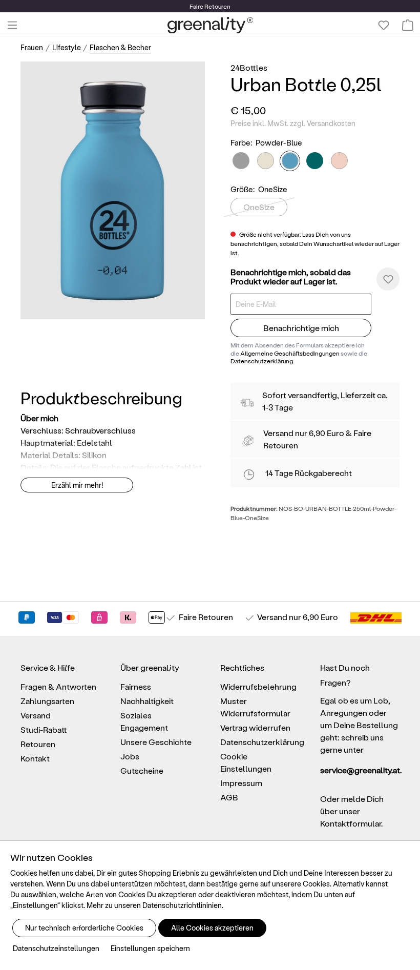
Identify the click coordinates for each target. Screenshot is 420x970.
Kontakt (35, 758)
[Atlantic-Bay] (315, 161)
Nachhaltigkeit (147, 701)
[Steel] (241, 161)
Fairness (135, 686)
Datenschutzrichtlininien (182, 905)
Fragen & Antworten (58, 686)
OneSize (259, 207)
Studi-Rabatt (43, 729)
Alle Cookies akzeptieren (212, 927)
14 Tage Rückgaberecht (308, 473)
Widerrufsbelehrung (258, 686)
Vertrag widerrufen (255, 727)
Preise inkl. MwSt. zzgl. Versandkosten (292, 123)
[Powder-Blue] (290, 161)
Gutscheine (141, 770)
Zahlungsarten (47, 701)
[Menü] (12, 25)
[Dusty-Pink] (339, 161)
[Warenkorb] (407, 25)
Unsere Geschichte (156, 742)
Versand (278, 433)
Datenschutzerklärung (261, 360)
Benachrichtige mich (301, 328)
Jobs (129, 756)
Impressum (241, 783)
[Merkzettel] (383, 25)
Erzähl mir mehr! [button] (77, 485)
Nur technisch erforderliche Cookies (84, 927)
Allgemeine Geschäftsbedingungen (290, 353)
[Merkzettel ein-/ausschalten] (388, 279)
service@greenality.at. (360, 770)
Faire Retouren (206, 617)
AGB (229, 797)
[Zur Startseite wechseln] (210, 25)
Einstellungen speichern (150, 948)
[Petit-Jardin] (266, 161)
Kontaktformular (350, 823)
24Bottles (248, 67)
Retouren (37, 744)
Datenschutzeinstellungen (56, 948)
